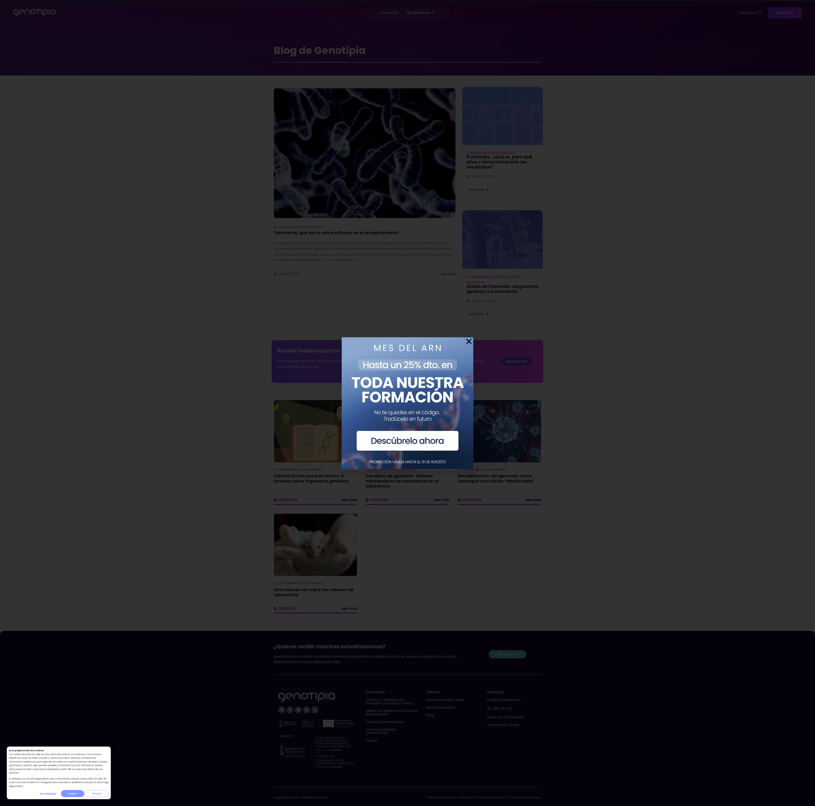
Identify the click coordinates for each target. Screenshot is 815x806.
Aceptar (72, 793)
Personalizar (48, 793)
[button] (469, 341)
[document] (407, 403)
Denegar (97, 793)
